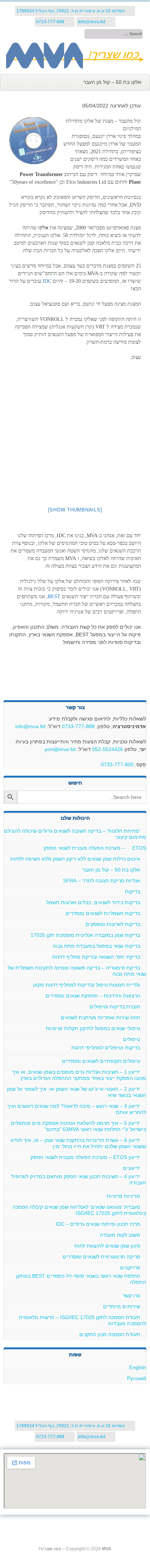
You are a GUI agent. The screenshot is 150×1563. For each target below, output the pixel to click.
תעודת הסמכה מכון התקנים (109, 1334)
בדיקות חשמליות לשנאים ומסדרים (103, 913)
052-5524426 (107, 749)
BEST (54, 596)
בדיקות (132, 891)
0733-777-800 (117, 764)
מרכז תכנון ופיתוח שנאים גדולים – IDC (98, 1224)
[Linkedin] (36, 34)
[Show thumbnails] (75, 510)
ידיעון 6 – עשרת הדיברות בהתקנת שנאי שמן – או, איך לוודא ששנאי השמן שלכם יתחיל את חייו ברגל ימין (78, 1143)
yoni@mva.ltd (60, 749)
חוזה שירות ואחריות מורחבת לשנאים (100, 1017)
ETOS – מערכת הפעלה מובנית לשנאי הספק (95, 848)
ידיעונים (131, 1168)
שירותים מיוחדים (121, 1306)
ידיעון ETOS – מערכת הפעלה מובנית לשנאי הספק (85, 1157)
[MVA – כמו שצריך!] (75, 67)
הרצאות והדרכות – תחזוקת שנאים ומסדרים (93, 996)
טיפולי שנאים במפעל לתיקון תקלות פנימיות (93, 1028)
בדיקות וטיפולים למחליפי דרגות (105, 1047)
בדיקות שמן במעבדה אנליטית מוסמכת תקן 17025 (85, 935)
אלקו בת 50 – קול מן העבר (111, 870)
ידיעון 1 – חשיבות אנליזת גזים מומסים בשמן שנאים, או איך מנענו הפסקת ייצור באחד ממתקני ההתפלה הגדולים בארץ (79, 1075)
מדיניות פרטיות (123, 1196)
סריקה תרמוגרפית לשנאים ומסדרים (101, 1257)
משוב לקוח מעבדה (120, 1235)
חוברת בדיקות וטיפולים (115, 1006)
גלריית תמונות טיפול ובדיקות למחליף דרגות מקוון (86, 985)
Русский (136, 1378)
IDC (47, 281)
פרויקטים (130, 1267)
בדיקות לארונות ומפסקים (113, 924)
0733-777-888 (78, 726)
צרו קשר (131, 1295)
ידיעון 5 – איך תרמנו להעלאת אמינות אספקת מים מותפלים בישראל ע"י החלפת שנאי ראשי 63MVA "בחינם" (78, 1126)
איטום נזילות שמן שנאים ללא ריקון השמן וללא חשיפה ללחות (75, 859)
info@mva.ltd (30, 726)
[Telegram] (43, 34)
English (137, 1367)
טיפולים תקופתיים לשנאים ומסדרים (101, 1061)
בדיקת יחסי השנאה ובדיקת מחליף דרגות (96, 957)
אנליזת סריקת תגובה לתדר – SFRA (101, 880)
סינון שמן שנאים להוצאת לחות (107, 1246)
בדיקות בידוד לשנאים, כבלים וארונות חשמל (93, 902)
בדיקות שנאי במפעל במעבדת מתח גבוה (96, 946)
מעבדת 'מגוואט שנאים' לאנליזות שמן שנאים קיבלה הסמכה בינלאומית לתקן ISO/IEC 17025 (79, 1210)
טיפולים (131, 1039)
